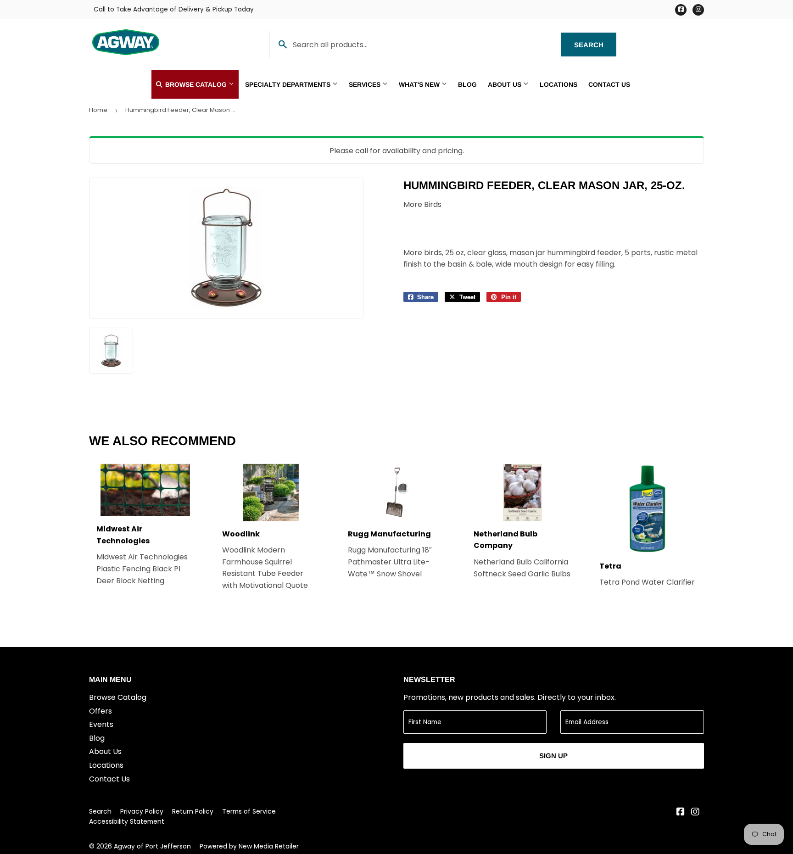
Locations (558, 84)
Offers (100, 711)
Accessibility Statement (126, 821)
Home (98, 110)
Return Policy (192, 811)
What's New (420, 84)
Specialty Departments (288, 84)
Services (365, 84)
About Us (505, 84)
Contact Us (609, 84)
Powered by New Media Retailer (249, 846)
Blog (467, 84)
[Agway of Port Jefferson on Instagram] (695, 812)
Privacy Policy (141, 811)
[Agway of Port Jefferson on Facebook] (680, 812)
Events (101, 724)
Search (595, 45)
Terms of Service (249, 811)
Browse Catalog (196, 84)
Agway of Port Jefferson (152, 846)
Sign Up (553, 755)
